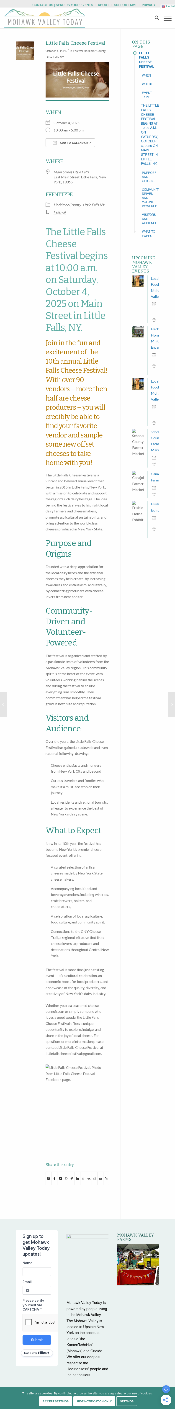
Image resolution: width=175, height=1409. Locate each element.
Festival (78, 51)
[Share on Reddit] (94, 1178)
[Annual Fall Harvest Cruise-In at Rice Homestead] (3, 704)
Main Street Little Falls (71, 172)
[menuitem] (62, 5)
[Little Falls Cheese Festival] (25, 50)
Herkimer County (94, 51)
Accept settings (56, 1401)
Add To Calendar (73, 142)
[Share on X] (48, 1178)
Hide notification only (94, 1401)
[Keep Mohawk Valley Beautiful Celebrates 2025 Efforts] (171, 704)
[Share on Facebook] (54, 1178)
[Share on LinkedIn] (77, 1178)
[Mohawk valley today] (44, 18)
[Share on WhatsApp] (66, 1178)
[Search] (154, 18)
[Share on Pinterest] (72, 1178)
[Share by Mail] (100, 1178)
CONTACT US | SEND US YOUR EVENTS (62, 5)
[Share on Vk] (89, 1178)
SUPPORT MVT (125, 5)
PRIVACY (148, 5)
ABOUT (103, 5)
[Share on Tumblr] (83, 1178)
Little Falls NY (55, 57)
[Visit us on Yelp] (106, 1178)
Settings (127, 1401)
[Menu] (165, 18)
